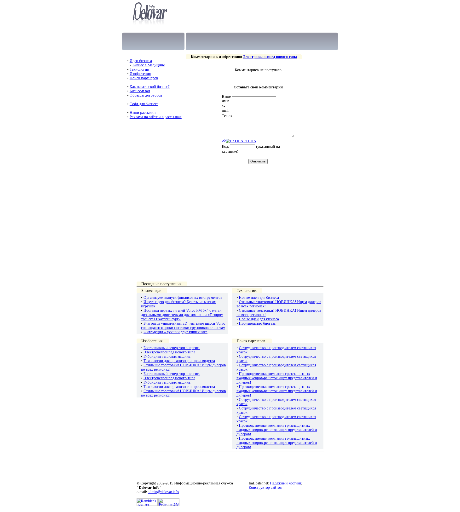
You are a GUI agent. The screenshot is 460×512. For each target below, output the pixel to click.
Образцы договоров (146, 95)
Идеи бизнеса (141, 61)
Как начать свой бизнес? (150, 87)
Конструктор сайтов (265, 487)
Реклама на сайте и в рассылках (156, 117)
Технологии (139, 69)
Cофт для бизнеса (144, 104)
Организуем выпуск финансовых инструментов (183, 297)
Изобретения (140, 74)
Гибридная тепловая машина (167, 356)
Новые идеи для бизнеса (259, 297)
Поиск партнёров (144, 78)
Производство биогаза (257, 323)
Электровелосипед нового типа (270, 57)
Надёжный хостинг (285, 483)
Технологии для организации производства (179, 361)
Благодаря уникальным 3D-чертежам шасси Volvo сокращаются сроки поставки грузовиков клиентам (183, 325)
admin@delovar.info (163, 492)
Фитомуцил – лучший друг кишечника (175, 332)
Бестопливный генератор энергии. (172, 348)
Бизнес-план (140, 91)
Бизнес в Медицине (148, 65)
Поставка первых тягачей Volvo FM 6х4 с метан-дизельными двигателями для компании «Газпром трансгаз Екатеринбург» (182, 314)
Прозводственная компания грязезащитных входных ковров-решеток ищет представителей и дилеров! (276, 378)
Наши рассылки (143, 112)
